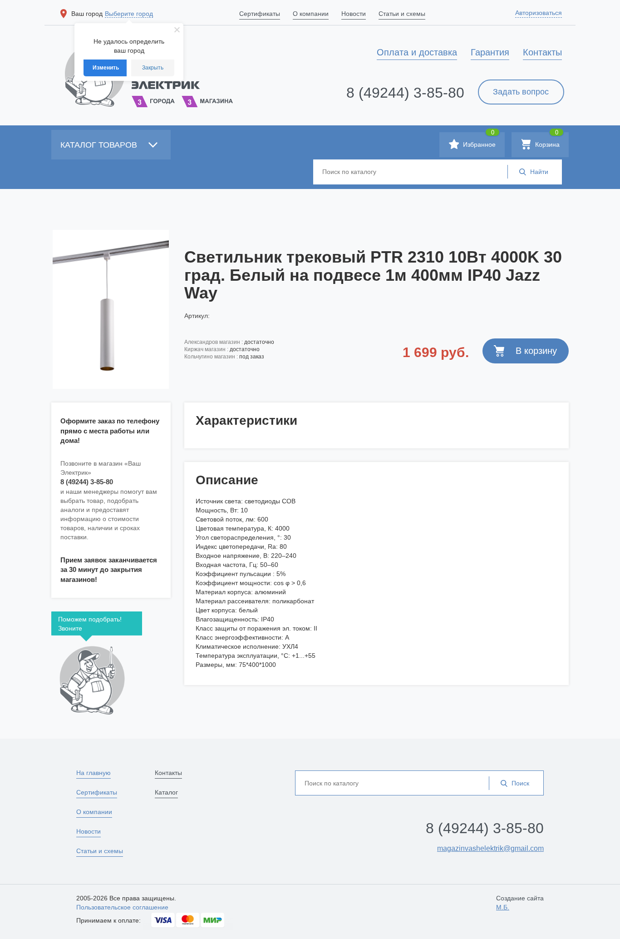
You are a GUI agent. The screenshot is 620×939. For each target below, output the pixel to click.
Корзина (546, 140)
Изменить (106, 68)
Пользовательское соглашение (122, 907)
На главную (93, 772)
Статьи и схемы (99, 851)
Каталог (166, 792)
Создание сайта (520, 902)
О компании (94, 811)
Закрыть (152, 68)
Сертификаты (96, 792)
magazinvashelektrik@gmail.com (490, 848)
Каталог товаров (99, 144)
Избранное (478, 140)
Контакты (168, 772)
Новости (88, 831)
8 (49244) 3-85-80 (405, 92)
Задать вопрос (521, 91)
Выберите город (129, 13)
